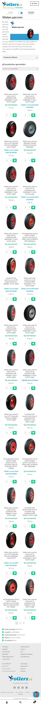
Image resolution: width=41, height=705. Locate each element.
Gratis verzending (10, 629)
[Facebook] (14, 687)
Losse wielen (6, 659)
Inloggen (20, 694)
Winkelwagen (31, 701)
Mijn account (7, 702)
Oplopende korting (10, 635)
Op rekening (8, 640)
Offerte (7, 637)
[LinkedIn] (26, 687)
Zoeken (20, 702)
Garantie (22, 668)
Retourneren (24, 666)
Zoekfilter (5, 649)
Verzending (23, 663)
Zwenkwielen (6, 651)
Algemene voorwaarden (7, 692)
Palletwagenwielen (8, 656)
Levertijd (7, 632)
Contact (22, 649)
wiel (3, 27)
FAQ (21, 651)
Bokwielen (5, 654)
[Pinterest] (22, 687)
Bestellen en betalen (26, 654)
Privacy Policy (19, 692)
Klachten (23, 671)
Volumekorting (24, 656)
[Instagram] (18, 687)
